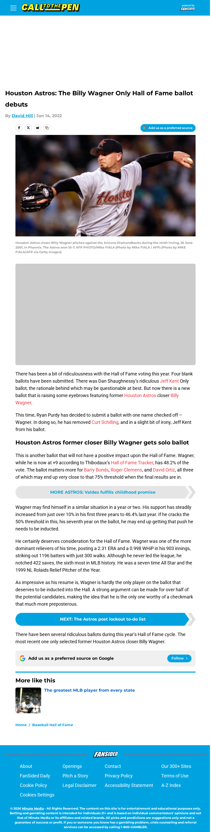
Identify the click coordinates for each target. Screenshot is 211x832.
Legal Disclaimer (79, 785)
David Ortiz (164, 470)
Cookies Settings (37, 794)
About (26, 766)
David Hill (22, 115)
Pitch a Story (75, 775)
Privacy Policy (119, 775)
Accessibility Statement (129, 785)
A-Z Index (171, 785)
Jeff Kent (169, 381)
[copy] (46, 127)
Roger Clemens (126, 470)
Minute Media (33, 808)
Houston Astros (140, 395)
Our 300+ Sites (176, 766)
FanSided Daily (35, 775)
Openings (72, 766)
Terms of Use (175, 775)
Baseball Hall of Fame (52, 725)
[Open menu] (13, 8)
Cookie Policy (33, 785)
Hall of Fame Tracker (132, 462)
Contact (113, 766)
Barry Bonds (96, 470)
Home (21, 725)
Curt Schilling (105, 422)
